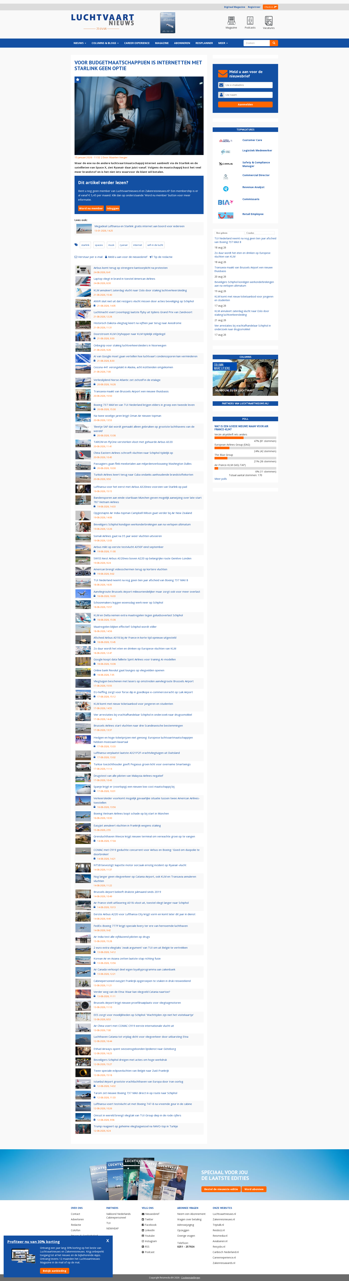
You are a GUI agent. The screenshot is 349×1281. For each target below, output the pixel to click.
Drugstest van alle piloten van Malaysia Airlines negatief (128, 775)
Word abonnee (254, 1189)
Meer (222, 43)
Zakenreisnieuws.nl (224, 1219)
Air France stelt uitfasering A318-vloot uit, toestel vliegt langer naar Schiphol (141, 902)
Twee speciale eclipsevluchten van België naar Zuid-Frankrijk (131, 1070)
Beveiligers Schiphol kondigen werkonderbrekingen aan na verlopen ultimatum (142, 524)
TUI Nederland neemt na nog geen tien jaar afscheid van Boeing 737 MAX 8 (141, 580)
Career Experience (137, 43)
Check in (268, 7)
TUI (108, 1223)
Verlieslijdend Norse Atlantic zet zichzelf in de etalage (127, 380)
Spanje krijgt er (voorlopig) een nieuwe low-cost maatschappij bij (134, 786)
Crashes (250, 233)
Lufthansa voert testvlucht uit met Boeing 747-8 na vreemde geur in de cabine (143, 1104)
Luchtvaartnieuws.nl (224, 1214)
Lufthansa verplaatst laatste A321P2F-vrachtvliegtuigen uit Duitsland (137, 753)
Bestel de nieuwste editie (221, 1189)
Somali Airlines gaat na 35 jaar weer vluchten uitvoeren (128, 536)
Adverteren (77, 1219)
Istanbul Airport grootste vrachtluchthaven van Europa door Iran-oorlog (138, 1081)
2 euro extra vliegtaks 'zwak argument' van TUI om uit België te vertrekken (141, 947)
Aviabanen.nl (220, 1241)
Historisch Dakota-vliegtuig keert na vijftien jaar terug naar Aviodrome (137, 323)
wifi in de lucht (155, 245)
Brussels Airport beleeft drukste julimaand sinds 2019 (127, 892)
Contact (75, 1214)
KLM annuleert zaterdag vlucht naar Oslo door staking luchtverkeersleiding (140, 290)
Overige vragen (186, 1235)
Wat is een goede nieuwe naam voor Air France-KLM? (241, 428)
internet (137, 245)
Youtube (150, 1235)
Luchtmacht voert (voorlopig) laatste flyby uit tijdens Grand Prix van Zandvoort (143, 312)
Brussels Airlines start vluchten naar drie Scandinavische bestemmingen (138, 725)
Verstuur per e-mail (90, 257)
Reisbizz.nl (219, 1230)
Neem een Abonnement (191, 1214)
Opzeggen (183, 1230)
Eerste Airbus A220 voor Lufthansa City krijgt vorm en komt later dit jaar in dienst (144, 914)
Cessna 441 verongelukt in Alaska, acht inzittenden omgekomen (133, 367)
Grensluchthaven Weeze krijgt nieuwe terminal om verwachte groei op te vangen (144, 836)
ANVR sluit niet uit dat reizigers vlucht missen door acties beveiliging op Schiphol (144, 301)
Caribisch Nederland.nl (226, 1252)
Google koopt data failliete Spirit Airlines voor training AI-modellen (135, 659)
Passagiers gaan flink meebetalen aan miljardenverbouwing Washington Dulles (143, 463)
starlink (85, 245)
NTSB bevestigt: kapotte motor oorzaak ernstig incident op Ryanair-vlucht (140, 865)
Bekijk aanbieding (54, 1270)
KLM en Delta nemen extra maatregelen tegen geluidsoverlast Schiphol (138, 615)
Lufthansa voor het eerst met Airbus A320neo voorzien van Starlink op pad (140, 486)
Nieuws (79, 43)
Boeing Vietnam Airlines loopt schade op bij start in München (131, 813)
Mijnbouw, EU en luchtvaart (234, 390)
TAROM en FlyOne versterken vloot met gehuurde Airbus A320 (133, 442)
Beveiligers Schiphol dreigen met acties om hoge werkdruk (130, 1059)
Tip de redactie (163, 257)
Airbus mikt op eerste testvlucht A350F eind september (129, 547)
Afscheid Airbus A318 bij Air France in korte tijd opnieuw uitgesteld (135, 637)
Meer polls (220, 478)
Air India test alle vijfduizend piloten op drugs (122, 936)
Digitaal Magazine (234, 7)
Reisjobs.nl (219, 1246)
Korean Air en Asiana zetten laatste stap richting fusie (127, 958)
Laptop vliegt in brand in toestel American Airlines (124, 278)
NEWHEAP (112, 1228)
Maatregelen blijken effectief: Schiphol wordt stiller (125, 626)
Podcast (150, 1252)
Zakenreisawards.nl (224, 1263)
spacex (99, 245)
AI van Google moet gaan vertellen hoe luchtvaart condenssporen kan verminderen (145, 356)
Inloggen (113, 208)
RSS (147, 1246)
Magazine (162, 43)
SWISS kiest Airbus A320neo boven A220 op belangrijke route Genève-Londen (142, 558)
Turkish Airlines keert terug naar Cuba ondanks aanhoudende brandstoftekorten (143, 474)
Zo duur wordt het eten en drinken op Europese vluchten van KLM (135, 648)
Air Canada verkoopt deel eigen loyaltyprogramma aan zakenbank (134, 969)
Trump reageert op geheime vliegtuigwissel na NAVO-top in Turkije (136, 1126)
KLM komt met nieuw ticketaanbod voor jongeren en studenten (133, 703)
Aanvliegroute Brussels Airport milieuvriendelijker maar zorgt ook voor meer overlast (147, 591)
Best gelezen (221, 233)
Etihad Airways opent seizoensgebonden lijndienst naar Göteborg (135, 1049)
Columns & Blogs (104, 43)
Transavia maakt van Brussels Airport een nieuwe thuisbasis (131, 391)
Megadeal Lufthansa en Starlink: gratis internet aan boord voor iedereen (139, 226)
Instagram (151, 1241)
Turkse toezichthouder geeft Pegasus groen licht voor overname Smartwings (142, 764)
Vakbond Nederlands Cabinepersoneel (118, 1215)
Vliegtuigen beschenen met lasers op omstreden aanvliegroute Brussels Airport (144, 681)
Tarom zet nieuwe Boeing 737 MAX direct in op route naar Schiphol (135, 1093)
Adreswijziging (185, 1224)
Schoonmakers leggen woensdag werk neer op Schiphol (128, 602)
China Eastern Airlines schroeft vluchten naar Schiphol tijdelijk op (133, 453)
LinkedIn (150, 1230)
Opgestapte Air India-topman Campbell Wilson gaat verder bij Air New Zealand (143, 513)
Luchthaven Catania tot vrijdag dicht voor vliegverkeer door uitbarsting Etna (141, 1036)
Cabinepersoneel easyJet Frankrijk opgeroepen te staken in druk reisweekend (142, 981)
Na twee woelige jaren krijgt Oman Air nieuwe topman (127, 415)
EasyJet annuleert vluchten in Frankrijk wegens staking (127, 825)
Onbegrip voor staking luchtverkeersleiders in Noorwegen (130, 345)
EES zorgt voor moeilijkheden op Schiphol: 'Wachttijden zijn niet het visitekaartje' (144, 1015)
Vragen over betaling (189, 1219)
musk (111, 245)
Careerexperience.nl (224, 1257)
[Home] (103, 22)
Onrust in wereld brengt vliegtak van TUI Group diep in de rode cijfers (137, 1115)
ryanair (124, 245)
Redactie (76, 1224)
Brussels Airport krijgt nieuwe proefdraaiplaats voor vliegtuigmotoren (137, 1002)
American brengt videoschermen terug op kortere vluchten (130, 569)
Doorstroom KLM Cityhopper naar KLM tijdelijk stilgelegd (129, 334)
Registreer (254, 7)
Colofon (75, 1230)
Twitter (149, 1219)
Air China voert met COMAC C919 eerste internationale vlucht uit (134, 1025)
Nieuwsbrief (152, 1214)
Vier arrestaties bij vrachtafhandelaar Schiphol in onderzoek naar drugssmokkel (143, 714)
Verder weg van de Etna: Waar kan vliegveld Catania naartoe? (132, 992)
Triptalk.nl (218, 1224)
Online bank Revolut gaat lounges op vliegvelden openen (129, 670)
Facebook (151, 1224)
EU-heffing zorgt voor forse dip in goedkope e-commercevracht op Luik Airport (143, 692)
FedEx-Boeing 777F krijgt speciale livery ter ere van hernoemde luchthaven (141, 926)
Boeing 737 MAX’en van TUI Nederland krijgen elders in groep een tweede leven (144, 405)
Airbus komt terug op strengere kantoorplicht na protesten (131, 268)
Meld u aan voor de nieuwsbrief (127, 257)
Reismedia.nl (220, 1235)
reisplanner (204, 43)
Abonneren (182, 43)
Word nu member (91, 208)
